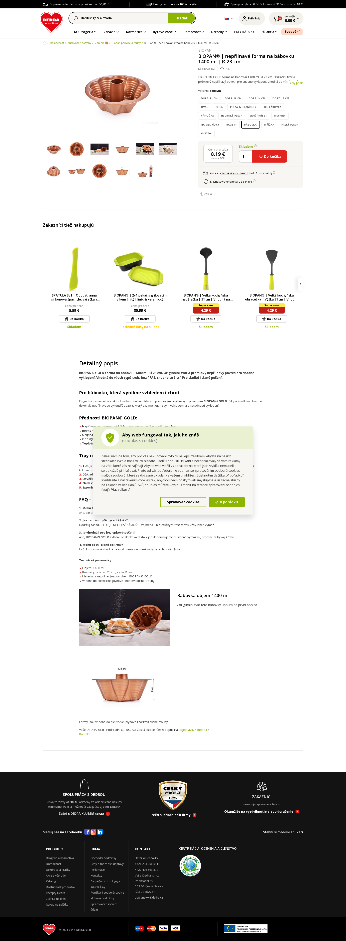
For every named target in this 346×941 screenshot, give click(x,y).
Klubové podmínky (102, 898)
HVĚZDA (206, 133)
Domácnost (53, 864)
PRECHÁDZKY (244, 32)
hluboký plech (231, 115)
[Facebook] (87, 832)
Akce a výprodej (56, 875)
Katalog (51, 881)
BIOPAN (205, 50)
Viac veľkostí (120, 489)
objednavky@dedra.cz (194, 730)
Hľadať (181, 18)
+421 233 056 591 (146, 864)
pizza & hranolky (243, 107)
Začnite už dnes (56, 899)
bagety (231, 124)
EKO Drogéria (82, 32)
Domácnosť (192, 32)
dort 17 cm (281, 98)
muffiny (280, 115)
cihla (219, 107)
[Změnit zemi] (226, 18)
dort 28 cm (233, 98)
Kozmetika (134, 32)
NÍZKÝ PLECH (290, 124)
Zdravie (110, 32)
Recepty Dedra (55, 893)
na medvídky (210, 124)
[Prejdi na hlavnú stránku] (51, 22)
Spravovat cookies (183, 502)
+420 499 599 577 (146, 870)
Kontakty (96, 875)
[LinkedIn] (100, 832)
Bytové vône (163, 32)
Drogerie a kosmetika (60, 858)
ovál (204, 107)
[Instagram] (93, 832)
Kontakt (84, 734)
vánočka (207, 115)
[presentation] (45, 284)
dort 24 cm (257, 98)
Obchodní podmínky (103, 858)
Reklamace (98, 870)
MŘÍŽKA (269, 124)
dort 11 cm (209, 98)
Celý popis (296, 83)
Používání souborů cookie (107, 892)
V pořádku (228, 502)
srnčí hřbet (258, 115)
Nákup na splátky (57, 904)
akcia (270, 32)
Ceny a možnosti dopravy (107, 864)
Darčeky (217, 32)
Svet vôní (292, 31)
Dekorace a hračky (58, 870)
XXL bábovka (273, 107)
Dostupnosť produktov (60, 887)
